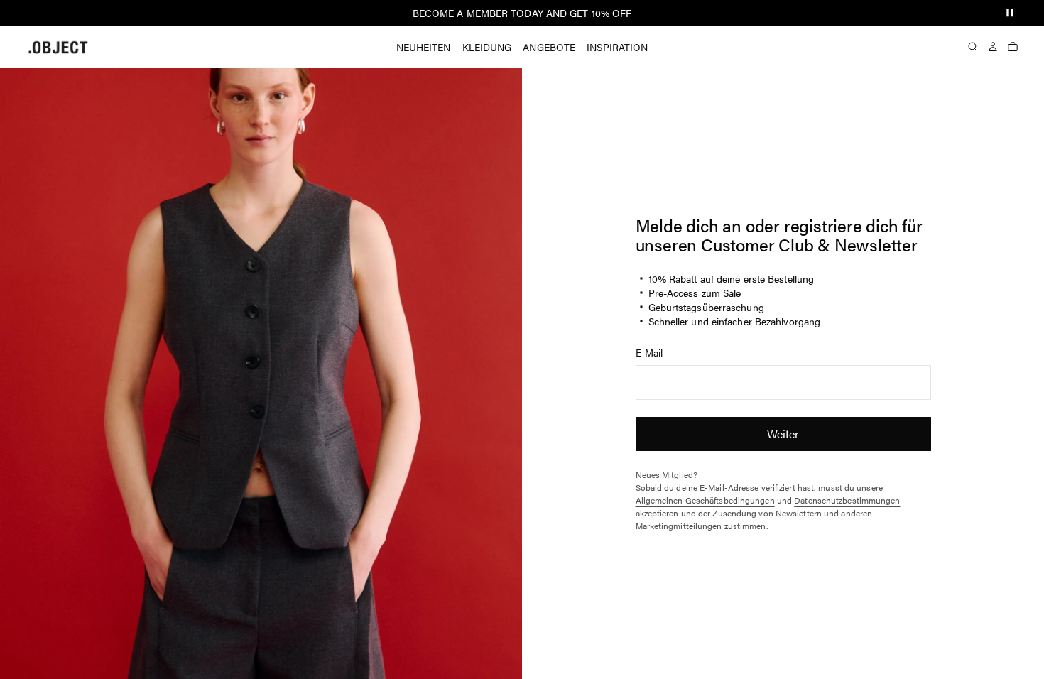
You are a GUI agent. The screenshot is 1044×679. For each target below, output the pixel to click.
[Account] (992, 46)
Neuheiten (423, 47)
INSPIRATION (617, 47)
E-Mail (649, 352)
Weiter (783, 433)
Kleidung (487, 47)
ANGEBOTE (549, 47)
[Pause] (1010, 12)
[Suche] (973, 46)
